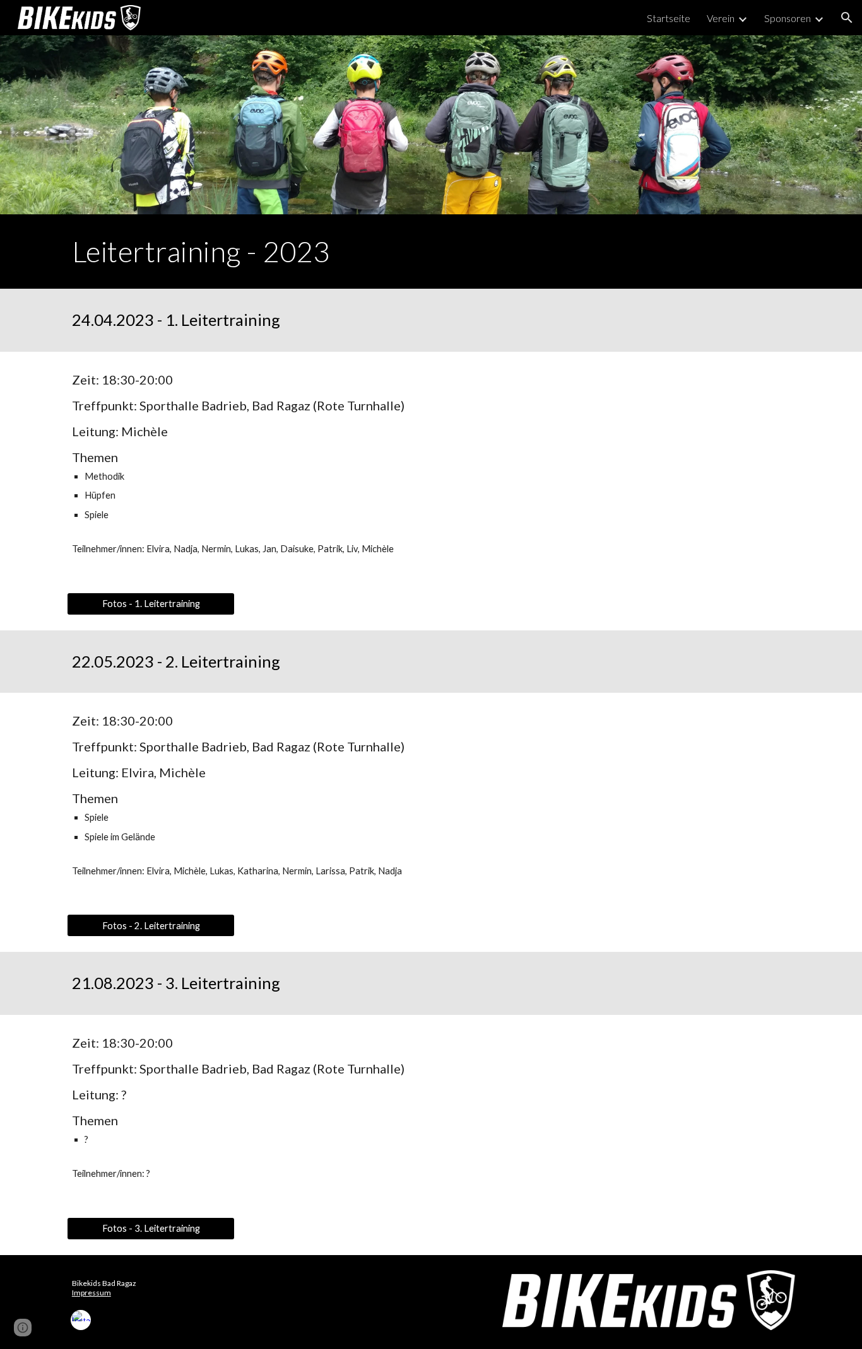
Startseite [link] (668, 18)
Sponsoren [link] (787, 18)
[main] (431, 251)
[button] (847, 18)
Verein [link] (721, 18)
